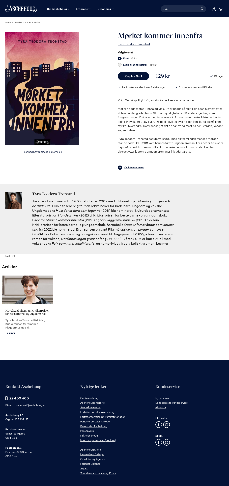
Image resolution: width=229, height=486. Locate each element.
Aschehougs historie (92, 402)
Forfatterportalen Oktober (95, 421)
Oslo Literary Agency (92, 459)
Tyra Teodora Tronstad (134, 44)
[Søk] (202, 8)
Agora (84, 468)
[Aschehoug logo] (21, 8)
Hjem (8, 22)
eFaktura (160, 407)
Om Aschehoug (89, 398)
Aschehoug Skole (90, 449)
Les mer (162, 243)
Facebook (158, 424)
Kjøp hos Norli (133, 76)
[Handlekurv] (221, 9)
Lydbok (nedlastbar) (140, 64)
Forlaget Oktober (90, 463)
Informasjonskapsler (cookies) (98, 440)
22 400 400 (19, 398)
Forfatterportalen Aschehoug (97, 412)
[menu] (80, 9)
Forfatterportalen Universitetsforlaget (102, 416)
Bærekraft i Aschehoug (93, 426)
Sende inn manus (90, 407)
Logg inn (214, 9)
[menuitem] (58, 9)
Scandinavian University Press (98, 473)
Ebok (130, 58)
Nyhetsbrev (162, 398)
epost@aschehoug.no (33, 405)
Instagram (166, 424)
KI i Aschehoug (89, 435)
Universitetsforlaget (92, 454)
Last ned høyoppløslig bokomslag (42, 151)
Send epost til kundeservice (171, 402)
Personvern (87, 431)
